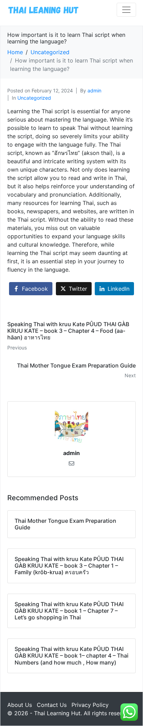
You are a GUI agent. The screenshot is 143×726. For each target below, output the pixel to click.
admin (94, 90)
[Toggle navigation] (126, 10)
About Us (19, 704)
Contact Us (52, 704)
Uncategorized (34, 98)
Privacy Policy (90, 704)
